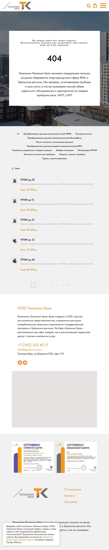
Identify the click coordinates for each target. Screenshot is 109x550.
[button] (89, 5)
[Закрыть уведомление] (57, 524)
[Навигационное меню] (103, 5)
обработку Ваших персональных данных (29, 538)
